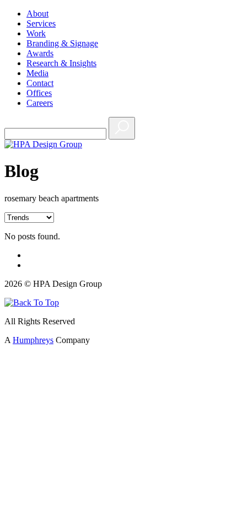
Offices (39, 93)
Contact (39, 83)
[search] (122, 128)
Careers (39, 103)
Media (37, 73)
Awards (39, 53)
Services (41, 23)
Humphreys (33, 340)
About (37, 13)
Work (36, 33)
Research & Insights (61, 63)
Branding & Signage (62, 43)
